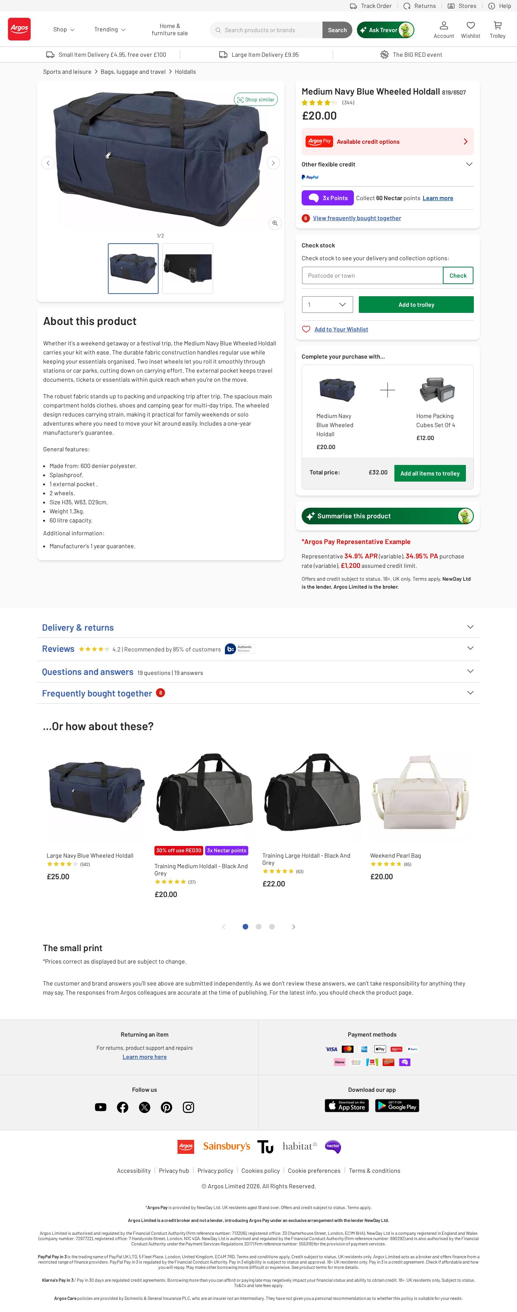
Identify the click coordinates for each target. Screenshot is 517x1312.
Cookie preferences (314, 1170)
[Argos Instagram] (188, 1107)
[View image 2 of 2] (188, 269)
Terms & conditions (374, 1170)
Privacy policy (215, 1170)
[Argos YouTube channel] (101, 1107)
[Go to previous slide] (48, 162)
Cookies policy (260, 1170)
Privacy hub (174, 1170)
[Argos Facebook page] (123, 1107)
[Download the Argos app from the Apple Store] (347, 1110)
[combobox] (266, 30)
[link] (388, 215)
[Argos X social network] (144, 1107)
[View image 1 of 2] (133, 268)
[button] (256, 99)
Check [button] (458, 275)
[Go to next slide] (273, 162)
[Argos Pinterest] (166, 1107)
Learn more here (145, 1056)
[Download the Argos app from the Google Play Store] (397, 1110)
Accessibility (134, 1170)
